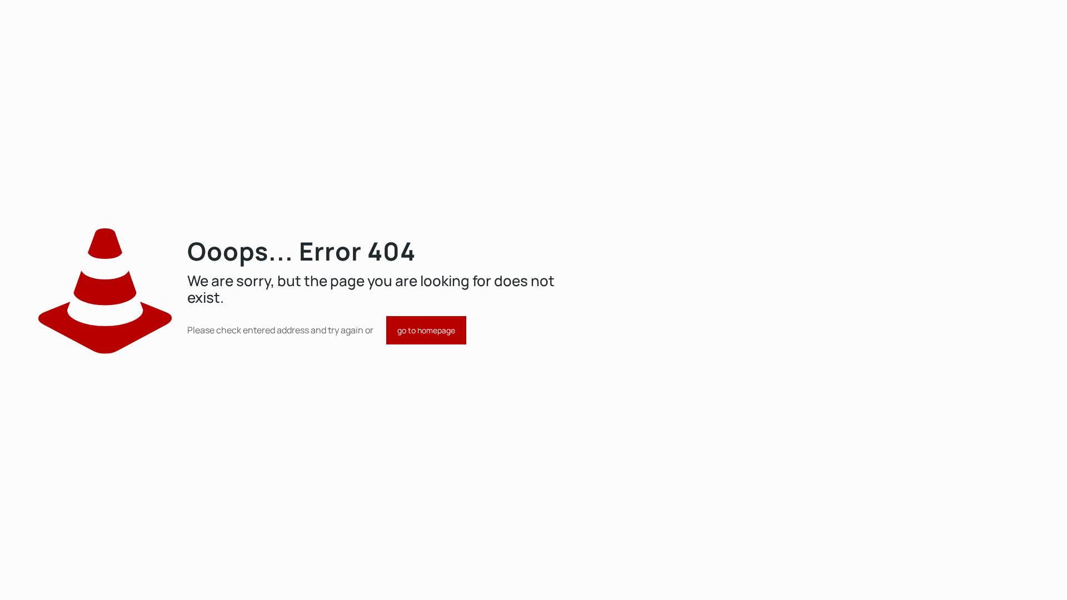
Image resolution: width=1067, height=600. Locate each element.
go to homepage (426, 330)
